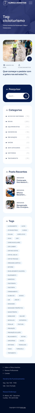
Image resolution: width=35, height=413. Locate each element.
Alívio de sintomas (16, 116)
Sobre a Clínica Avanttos (12, 367)
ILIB (9, 299)
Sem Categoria (14, 148)
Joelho (16, 299)
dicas (9, 238)
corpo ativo (21, 234)
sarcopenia (11, 340)
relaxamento (12, 336)
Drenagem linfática (14, 263)
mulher (22, 316)
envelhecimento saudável (16, 271)
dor (17, 238)
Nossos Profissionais (11, 370)
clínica (24, 230)
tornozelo (20, 349)
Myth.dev (23, 407)
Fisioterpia (11, 287)
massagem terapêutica (15, 308)
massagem (11, 304)
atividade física (13, 230)
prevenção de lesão (14, 332)
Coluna (10, 234)
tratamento (12, 353)
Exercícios (12, 132)
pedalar (10, 324)
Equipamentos (14, 127)
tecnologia (22, 344)
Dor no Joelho (12, 254)
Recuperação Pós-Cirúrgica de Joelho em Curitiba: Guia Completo (22, 206)
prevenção (11, 328)
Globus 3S (11, 295)
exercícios (11, 279)
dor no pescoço (13, 259)
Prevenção (12, 137)
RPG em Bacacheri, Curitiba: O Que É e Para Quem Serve (23, 194)
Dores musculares (14, 242)
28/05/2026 (20, 178)
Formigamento (12, 291)
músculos (11, 320)
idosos (21, 295)
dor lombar (12, 246)
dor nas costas (13, 250)
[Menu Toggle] (30, 3)
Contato (7, 373)
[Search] (26, 96)
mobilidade (11, 316)
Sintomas (12, 153)
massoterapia (12, 312)
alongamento (12, 226)
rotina (23, 336)
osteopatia (22, 320)
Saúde (10, 142)
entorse (10, 267)
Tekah (10, 349)
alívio (23, 226)
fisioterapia (12, 283)
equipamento (12, 275)
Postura (20, 324)
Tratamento (11, 43)
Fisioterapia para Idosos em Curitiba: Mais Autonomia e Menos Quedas (23, 181)
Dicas (10, 121)
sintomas (11, 344)
